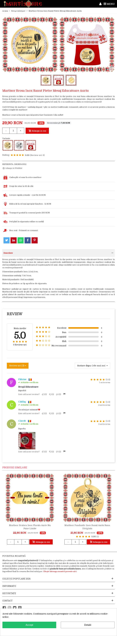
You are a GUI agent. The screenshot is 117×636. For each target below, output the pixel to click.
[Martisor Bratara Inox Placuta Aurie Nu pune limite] (29, 497)
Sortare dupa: (84, 365)
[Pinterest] (20, 608)
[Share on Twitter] (7, 240)
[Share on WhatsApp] (21, 240)
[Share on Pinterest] (35, 240)
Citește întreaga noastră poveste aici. (60, 571)
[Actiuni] (100, 4)
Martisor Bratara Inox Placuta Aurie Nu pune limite (30, 527)
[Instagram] (9, 608)
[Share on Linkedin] (14, 240)
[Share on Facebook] (28, 240)
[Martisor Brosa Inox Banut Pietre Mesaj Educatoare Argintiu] (19, 145)
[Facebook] (4, 608)
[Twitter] (15, 608)
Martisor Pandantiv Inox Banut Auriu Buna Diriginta (87, 527)
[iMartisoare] (22, 4)
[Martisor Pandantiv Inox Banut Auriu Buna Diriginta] (87, 497)
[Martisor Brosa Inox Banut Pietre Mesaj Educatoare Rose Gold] (30, 145)
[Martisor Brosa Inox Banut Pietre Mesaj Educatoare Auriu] (7, 145)
